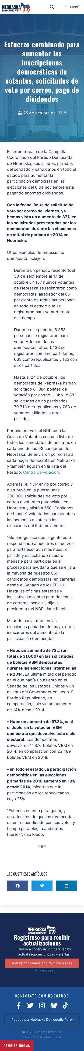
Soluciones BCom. (49, 1037)
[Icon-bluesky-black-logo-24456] (53, 1005)
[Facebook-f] (18, 1005)
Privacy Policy (44, 971)
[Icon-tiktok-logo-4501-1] (65, 1005)
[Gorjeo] (30, 1005)
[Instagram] (42, 1005)
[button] (17, 886)
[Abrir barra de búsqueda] (52, 7)
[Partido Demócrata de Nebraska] (16, 7)
